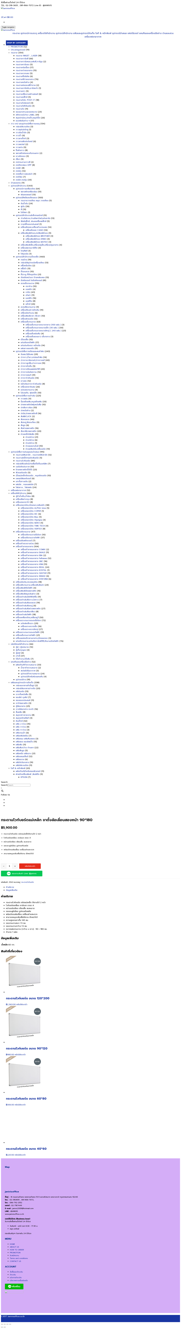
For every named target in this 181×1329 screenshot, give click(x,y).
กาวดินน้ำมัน (21, 132)
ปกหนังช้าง (25, 410)
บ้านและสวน (167, 33)
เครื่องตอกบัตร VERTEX (31, 528)
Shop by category (16, 43)
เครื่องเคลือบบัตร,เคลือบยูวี (27, 617)
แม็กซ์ (28, 304)
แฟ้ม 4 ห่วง (21, 729)
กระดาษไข (20, 108)
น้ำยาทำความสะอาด (29, 667)
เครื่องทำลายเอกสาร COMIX (33, 549)
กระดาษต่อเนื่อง (22, 67)
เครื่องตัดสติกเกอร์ (24, 540)
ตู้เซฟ (18, 653)
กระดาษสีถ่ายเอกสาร (25, 79)
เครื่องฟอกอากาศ (93, 36)
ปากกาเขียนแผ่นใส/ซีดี (30, 369)
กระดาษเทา (20, 91)
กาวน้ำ (18, 135)
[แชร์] (7, 1324)
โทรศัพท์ (24, 250)
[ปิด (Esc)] (10, 1324)
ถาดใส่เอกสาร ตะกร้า (25, 709)
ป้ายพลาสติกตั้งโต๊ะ (24, 469)
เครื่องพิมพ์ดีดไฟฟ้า (24, 587)
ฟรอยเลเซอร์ (26, 194)
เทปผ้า (18, 168)
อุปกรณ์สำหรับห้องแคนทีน (32, 676)
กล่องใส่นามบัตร (23, 126)
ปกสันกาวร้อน (27, 407)
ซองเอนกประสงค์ (23, 700)
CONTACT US (15, 1261)
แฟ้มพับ (19, 744)
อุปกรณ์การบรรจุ (29, 33)
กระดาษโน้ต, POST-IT (25, 100)
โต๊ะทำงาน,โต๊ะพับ (23, 658)
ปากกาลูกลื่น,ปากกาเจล (31, 363)
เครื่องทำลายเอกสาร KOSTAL (34, 570)
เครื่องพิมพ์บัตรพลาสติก (26, 590)
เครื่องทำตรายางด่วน (25, 543)
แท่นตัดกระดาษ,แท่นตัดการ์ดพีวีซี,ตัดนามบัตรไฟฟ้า (37, 641)
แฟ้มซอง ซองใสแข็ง (24, 741)
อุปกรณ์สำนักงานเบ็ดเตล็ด (27, 256)
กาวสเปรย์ (20, 144)
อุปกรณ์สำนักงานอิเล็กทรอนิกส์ (29, 215)
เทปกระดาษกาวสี (23, 162)
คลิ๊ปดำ (24, 268)
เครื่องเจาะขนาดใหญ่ (29, 629)
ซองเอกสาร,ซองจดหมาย (26, 111)
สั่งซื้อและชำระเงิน (16, 1272)
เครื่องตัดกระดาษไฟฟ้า (30, 537)
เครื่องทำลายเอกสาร (24, 546)
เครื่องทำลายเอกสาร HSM (32, 564)
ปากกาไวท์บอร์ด (27, 378)
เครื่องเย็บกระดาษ (28, 321)
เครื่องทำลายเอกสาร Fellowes (34, 558)
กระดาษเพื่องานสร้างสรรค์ (27, 94)
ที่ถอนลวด (25, 271)
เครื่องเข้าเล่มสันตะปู (24, 605)
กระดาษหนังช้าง (22, 82)
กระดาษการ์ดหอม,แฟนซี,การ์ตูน (29, 61)
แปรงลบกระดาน (27, 389)
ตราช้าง (29, 286)
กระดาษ (16, 33)
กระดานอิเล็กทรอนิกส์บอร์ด (27, 457)
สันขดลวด (25, 419)
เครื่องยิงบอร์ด (27, 318)
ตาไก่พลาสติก (22, 703)
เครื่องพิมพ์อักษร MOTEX (37, 241)
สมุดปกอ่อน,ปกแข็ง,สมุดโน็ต (28, 117)
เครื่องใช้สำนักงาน (46, 33)
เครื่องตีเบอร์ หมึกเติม (30, 310)
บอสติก (29, 289)
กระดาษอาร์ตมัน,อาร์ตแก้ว (27, 88)
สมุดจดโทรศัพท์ (22, 718)
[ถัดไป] (5, 1327)
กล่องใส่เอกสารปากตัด (25, 688)
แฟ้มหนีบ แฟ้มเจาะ (23, 753)
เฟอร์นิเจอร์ (133, 33)
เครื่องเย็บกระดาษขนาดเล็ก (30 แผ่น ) (42, 327)
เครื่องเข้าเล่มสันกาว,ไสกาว (27, 599)
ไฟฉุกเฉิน (25, 253)
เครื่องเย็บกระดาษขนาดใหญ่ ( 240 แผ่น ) (43, 330)
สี (21, 209)
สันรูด (23, 425)
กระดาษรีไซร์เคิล (22, 76)
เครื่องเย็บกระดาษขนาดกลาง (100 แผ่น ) (43, 324)
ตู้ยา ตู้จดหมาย (22, 647)
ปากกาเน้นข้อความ (29, 372)
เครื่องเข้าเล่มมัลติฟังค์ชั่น (26, 596)
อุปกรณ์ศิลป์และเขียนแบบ (26, 197)
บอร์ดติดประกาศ (23, 466)
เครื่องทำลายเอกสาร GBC (32, 561)
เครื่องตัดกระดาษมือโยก (31, 534)
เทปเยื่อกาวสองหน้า (24, 173)
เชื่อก (18, 159)
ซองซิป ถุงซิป (21, 697)
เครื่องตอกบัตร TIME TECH (33, 525)
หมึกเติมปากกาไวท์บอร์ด (31, 383)
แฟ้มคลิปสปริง (22, 735)
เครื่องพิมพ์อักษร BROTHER (38, 236)
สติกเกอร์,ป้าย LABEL (25, 114)
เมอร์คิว (29, 298)
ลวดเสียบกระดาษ (28, 307)
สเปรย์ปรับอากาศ (28, 670)
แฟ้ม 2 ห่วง (21, 723)
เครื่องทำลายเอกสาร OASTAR (34, 573)
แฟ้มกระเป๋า (20, 732)
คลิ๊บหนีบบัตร (26, 265)
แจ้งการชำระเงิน (16, 1277)
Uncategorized (18, 49)
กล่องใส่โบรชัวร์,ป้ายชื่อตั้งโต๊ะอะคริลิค (31, 463)
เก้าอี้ (18, 655)
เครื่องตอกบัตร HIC (29, 514)
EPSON (24, 777)
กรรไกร (24, 259)
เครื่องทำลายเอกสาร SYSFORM (34, 579)
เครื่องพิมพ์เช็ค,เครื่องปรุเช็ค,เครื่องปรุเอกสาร (39, 244)
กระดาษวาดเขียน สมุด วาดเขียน (34, 200)
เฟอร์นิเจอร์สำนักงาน (20, 644)
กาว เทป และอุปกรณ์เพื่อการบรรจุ (25, 123)
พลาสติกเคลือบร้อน (29, 191)
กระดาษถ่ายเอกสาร (24, 70)
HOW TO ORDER (17, 1250)
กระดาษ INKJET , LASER (26, 55)
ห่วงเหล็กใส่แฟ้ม (27, 434)
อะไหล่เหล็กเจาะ (27, 623)
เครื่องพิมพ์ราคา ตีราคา (31, 315)
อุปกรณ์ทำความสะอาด (30, 673)
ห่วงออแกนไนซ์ (32, 446)
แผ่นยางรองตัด (27, 348)
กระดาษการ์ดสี (22, 58)
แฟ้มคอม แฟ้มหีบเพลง (25, 738)
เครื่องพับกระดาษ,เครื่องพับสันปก (30, 584)
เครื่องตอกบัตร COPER (31, 511)
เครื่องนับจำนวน (27, 312)
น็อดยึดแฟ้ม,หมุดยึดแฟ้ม (31, 401)
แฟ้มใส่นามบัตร (22, 765)
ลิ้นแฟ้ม (19, 712)
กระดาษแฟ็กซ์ (21, 97)
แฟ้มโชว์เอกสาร (22, 762)
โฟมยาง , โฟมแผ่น (24, 487)
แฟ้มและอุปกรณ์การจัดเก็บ (22, 682)
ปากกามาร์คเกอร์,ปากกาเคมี (33, 360)
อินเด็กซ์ (19, 721)
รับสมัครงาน (14, 1255)
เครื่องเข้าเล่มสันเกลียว (25, 611)
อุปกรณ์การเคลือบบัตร (25, 188)
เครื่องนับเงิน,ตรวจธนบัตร (27, 582)
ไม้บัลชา (24, 212)
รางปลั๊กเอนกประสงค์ (30, 224)
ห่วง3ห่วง (30, 440)
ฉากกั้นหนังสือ (22, 694)
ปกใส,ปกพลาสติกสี (29, 413)
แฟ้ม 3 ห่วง (21, 726)
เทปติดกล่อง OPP (23, 165)
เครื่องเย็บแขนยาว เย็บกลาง (38, 336)
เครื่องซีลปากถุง (23, 499)
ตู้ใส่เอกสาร (20, 706)
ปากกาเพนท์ (26, 375)
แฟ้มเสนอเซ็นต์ (22, 756)
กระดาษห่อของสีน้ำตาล (26, 85)
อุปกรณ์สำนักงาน (64, 33)
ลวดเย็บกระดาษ (27, 283)
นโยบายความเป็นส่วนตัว (19, 1280)
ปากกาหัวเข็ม (26, 366)
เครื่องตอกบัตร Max (29, 516)
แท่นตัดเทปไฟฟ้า (28, 342)
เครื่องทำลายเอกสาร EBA (32, 555)
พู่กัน (23, 206)
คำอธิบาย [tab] (10, 887)
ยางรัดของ (20, 156)
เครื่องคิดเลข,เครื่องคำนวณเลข (34, 227)
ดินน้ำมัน (24, 203)
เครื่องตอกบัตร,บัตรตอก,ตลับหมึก (30, 505)
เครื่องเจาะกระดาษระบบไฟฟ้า (28, 632)
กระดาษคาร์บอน (22, 64)
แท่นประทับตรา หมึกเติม (31, 345)
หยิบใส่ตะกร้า (30, 866)
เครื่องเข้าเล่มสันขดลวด (26, 602)
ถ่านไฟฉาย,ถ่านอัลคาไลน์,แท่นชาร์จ (35, 218)
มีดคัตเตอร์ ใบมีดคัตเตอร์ (31, 280)
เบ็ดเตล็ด (24, 339)
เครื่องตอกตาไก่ (22, 502)
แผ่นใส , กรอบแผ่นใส (24, 484)
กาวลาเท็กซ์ (21, 138)
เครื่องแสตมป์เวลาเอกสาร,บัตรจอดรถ (32, 638)
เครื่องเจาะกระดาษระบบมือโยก (28, 620)
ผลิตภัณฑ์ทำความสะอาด (26, 664)
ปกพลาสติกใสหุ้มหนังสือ (31, 404)
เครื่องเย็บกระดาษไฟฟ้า (26, 635)
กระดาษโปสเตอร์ (23, 103)
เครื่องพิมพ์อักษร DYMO (36, 239)
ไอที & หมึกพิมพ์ (103, 33)
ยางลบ (24, 380)
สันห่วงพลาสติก (27, 428)
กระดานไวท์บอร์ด (23, 460)
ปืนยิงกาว (20, 150)
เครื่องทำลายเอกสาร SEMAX (33, 576)
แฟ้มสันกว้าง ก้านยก (25, 747)
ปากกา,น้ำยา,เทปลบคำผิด (31, 357)
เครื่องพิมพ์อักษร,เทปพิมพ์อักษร (34, 233)
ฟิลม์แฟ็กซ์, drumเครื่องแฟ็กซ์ (33, 221)
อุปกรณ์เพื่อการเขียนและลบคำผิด (30, 351)
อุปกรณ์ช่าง (21, 679)
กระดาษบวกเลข (22, 73)
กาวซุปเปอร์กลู (22, 129)
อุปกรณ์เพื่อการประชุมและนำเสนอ (25, 451)
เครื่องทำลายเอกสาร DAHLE (33, 552)
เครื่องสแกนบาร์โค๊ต (29, 247)
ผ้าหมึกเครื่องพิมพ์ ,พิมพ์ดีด (27, 774)
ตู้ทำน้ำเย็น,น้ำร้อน (23, 496)
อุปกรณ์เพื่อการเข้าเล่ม (25, 395)
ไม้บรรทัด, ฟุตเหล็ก (29, 392)
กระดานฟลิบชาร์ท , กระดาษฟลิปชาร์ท (31, 454)
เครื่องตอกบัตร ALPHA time (33, 508)
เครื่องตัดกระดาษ (23, 531)
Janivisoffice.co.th (16, 1316)
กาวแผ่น (24, 398)
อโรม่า (28, 295)
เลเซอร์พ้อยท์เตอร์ (23, 478)
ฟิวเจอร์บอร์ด (21, 472)
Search (4, 785)
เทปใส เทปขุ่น (21, 179)
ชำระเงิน (13, 1274)
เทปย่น (18, 171)
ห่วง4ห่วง (30, 443)
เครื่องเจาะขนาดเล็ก (29, 626)
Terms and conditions (19, 1258)
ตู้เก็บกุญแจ (21, 650)
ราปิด (28, 292)
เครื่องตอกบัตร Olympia (31, 519)
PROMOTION (17, 46)
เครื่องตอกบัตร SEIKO (30, 522)
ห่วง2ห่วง (30, 437)
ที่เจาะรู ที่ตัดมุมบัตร (29, 274)
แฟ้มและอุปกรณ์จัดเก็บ (84, 33)
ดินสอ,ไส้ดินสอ (27, 354)
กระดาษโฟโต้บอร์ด (24, 105)
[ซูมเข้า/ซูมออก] (2, 1324)
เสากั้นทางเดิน (22, 481)
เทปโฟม (19, 176)
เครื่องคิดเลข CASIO (34, 230)
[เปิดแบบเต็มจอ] (5, 1324)
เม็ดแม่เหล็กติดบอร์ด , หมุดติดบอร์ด (31, 475)
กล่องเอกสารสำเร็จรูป (25, 685)
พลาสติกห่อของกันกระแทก (27, 153)
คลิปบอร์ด (20, 691)
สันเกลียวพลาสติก (28, 431)
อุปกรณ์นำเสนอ (119, 33)
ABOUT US (14, 1247)
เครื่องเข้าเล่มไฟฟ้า (24, 614)
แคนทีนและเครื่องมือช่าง (150, 33)
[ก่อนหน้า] (2, 1327)
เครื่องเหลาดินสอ (28, 386)
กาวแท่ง (19, 147)
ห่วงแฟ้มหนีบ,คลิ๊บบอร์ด (36, 448)
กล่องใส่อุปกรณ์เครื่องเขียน (32, 262)
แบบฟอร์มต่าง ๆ (23, 120)
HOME (12, 1244)
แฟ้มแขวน (20, 759)
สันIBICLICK (26, 416)
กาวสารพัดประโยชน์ (24, 141)
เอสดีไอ (29, 301)
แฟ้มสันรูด (20, 750)
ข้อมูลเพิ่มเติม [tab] (11, 890)
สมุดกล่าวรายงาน (23, 715)
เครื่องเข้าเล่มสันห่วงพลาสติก (28, 608)
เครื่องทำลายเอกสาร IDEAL (32, 567)
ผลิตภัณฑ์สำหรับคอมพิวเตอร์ (28, 771)
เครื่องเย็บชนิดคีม (33, 333)
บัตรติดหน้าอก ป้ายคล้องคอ (33, 277)
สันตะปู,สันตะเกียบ (28, 422)
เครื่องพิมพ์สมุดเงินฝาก (26, 593)
